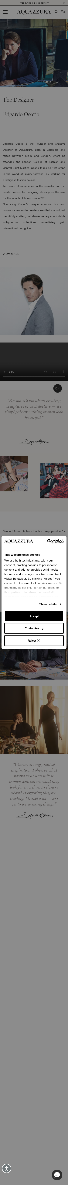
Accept (34, 616)
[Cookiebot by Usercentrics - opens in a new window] (48, 541)
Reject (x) (34, 640)
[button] (57, 1175)
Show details (47, 604)
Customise (32, 628)
